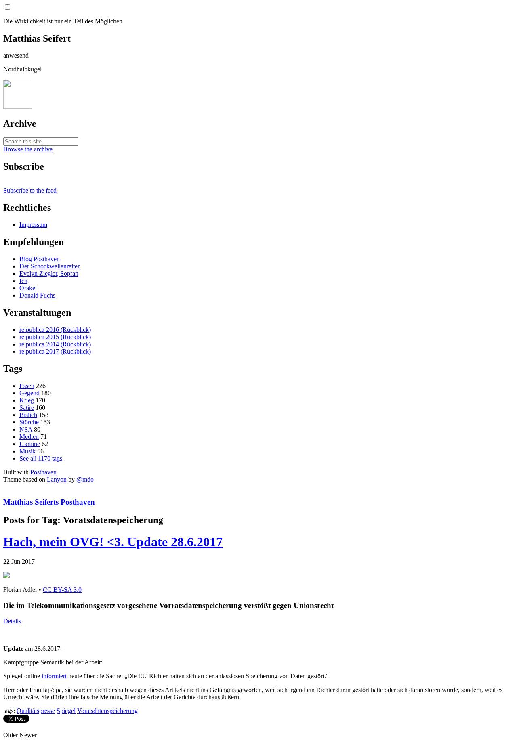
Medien (29, 436)
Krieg (26, 400)
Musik (27, 451)
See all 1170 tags (40, 458)
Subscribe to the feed (30, 190)
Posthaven (43, 472)
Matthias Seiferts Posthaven (49, 502)
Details (12, 621)
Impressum (33, 224)
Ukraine (29, 443)
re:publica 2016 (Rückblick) (55, 329)
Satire (26, 407)
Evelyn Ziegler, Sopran (48, 273)
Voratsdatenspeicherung (107, 710)
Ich (23, 280)
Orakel (28, 288)
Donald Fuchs (37, 295)
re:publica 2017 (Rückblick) (55, 351)
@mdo (85, 479)
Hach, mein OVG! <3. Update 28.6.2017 (113, 541)
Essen (26, 385)
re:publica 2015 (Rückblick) (55, 336)
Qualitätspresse (36, 710)
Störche (29, 422)
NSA (25, 429)
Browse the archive (28, 149)
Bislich (28, 414)
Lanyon (57, 479)
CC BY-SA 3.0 (62, 589)
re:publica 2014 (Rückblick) (55, 344)
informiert (54, 676)
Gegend (29, 393)
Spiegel (66, 710)
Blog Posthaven (39, 259)
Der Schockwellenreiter (49, 266)
